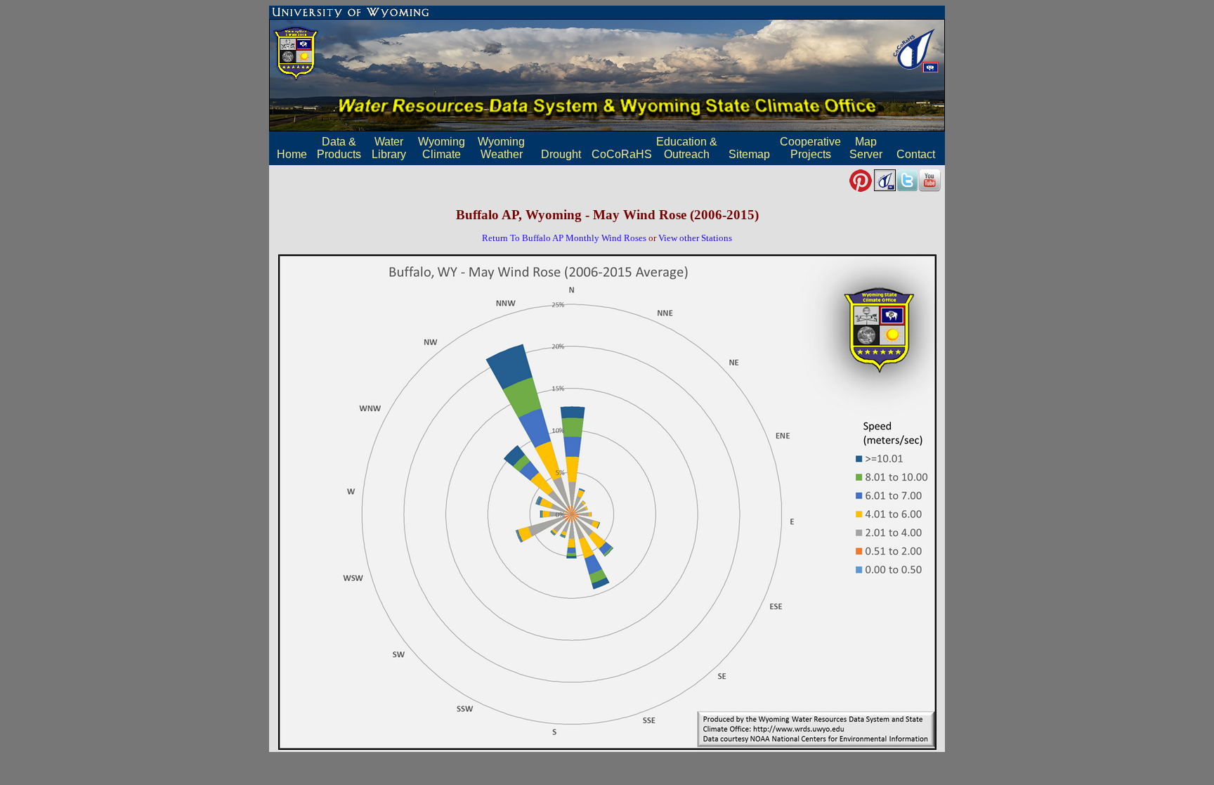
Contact (915, 154)
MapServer (865, 148)
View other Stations (695, 238)
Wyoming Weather (501, 148)
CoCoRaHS (622, 154)
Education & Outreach (686, 148)
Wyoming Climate (441, 148)
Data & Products (339, 148)
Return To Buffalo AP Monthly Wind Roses (564, 238)
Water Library (389, 148)
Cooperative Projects (810, 148)
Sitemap (749, 154)
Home (292, 154)
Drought (561, 154)
